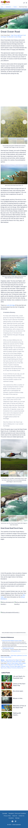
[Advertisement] (14, 90)
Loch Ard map (10, 305)
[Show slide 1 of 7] (4, 141)
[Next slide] (25, 122)
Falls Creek (3, 661)
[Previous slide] (3, 122)
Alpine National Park (10, 660)
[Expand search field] (24, 3)
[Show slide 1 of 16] (4, 473)
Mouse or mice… (18, 698)
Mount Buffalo (22, 663)
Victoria (2, 660)
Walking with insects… (17, 714)
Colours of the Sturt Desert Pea (19, 684)
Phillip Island (20, 664)
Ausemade (18, 824)
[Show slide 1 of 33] (4, 518)
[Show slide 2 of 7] (12, 141)
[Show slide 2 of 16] (12, 473)
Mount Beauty (15, 663)
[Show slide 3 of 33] (20, 518)
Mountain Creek (12, 664)
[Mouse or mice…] (6, 700)
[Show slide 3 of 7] (20, 141)
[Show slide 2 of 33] (12, 518)
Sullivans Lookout (5, 666)
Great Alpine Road (17, 661)
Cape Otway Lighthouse (17, 35)
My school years (18, 691)
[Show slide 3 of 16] (20, 473)
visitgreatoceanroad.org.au (8, 648)
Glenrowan (9, 661)
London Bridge (17, 36)
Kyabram (9, 663)
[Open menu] (26, 3)
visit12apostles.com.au (16, 651)
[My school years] (6, 693)
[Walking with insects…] (6, 715)
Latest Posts (5, 672)
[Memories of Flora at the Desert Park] (6, 708)
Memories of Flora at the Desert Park (19, 706)
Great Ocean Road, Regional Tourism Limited (12, 640)
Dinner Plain (22, 660)
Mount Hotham (4, 664)
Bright (17, 660)
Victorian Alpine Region (15, 666)
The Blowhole (10, 36)
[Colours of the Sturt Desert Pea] (6, 686)
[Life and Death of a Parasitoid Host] (6, 678)
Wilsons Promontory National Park (15, 667)
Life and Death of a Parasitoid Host (19, 677)
